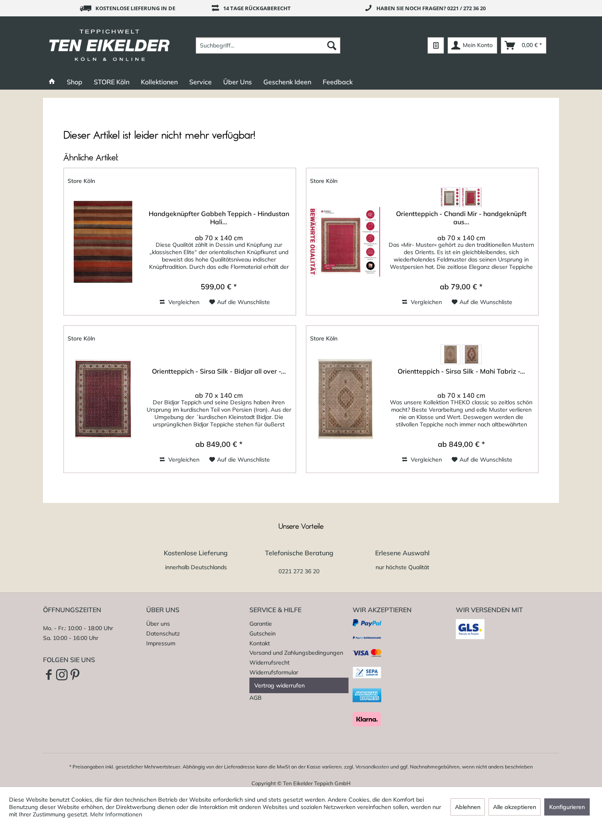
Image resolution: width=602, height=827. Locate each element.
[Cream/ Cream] (450, 354)
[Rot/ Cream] (472, 197)
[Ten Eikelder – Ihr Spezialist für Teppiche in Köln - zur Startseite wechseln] (109, 45)
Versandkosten (372, 767)
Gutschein (262, 633)
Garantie (260, 623)
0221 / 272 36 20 (466, 8)
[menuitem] (268, 45)
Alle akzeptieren (514, 807)
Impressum (160, 643)
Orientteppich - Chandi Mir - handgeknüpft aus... (461, 218)
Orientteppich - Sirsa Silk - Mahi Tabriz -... (461, 371)
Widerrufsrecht (269, 662)
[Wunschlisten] (436, 45)
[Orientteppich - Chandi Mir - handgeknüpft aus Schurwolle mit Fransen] (345, 241)
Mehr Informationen (116, 814)
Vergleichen (183, 302)
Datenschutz (163, 633)
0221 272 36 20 (298, 571)
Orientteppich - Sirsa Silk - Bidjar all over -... (219, 371)
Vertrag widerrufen (279, 685)
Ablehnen (467, 807)
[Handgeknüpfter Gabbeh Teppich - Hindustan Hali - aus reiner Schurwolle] (103, 241)
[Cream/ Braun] (450, 197)
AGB (255, 697)
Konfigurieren (567, 807)
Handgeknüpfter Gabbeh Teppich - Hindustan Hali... (219, 218)
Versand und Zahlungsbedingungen (296, 652)
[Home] (52, 81)
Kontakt (259, 643)
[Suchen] (331, 45)
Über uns (158, 623)
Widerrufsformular (273, 672)
